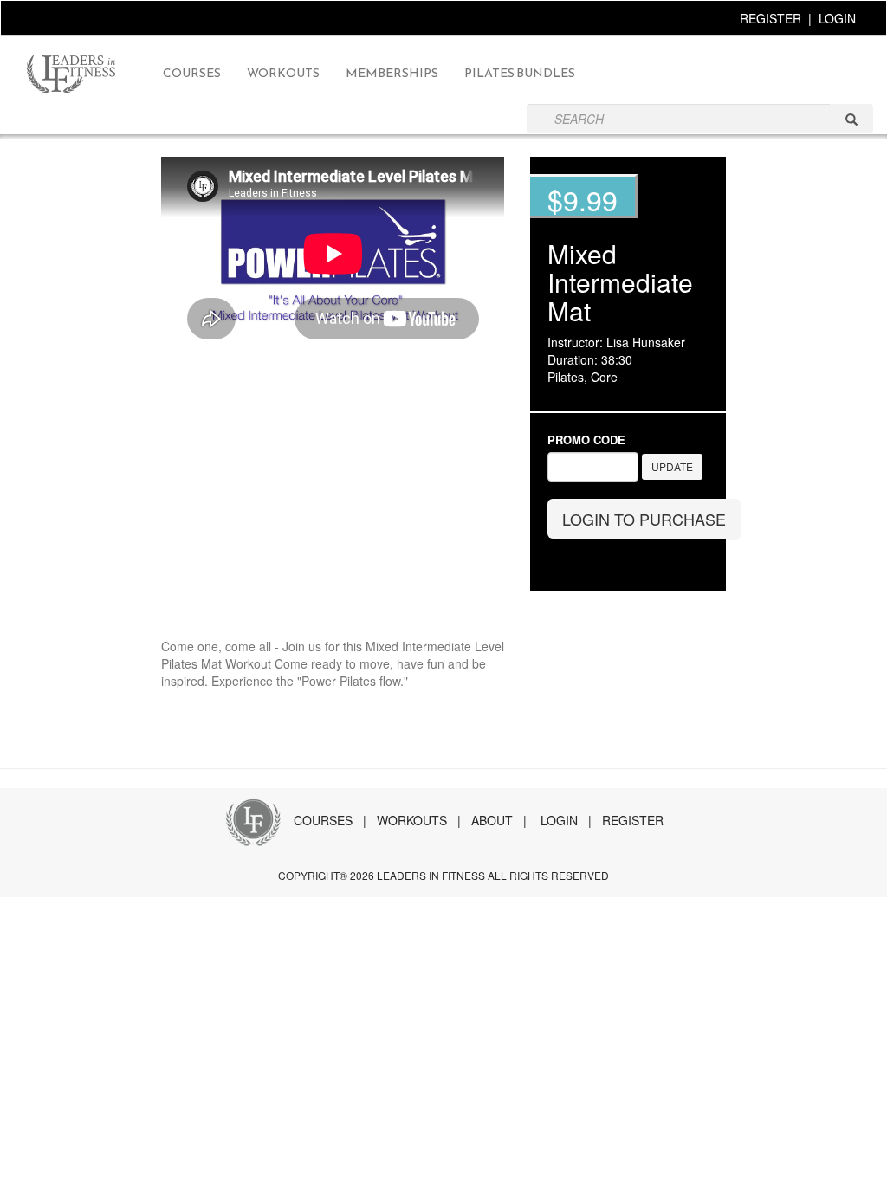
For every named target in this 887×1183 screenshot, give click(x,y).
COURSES (323, 820)
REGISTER (770, 18)
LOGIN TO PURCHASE (644, 518)
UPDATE (672, 466)
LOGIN (837, 18)
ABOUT (492, 820)
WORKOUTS (412, 820)
